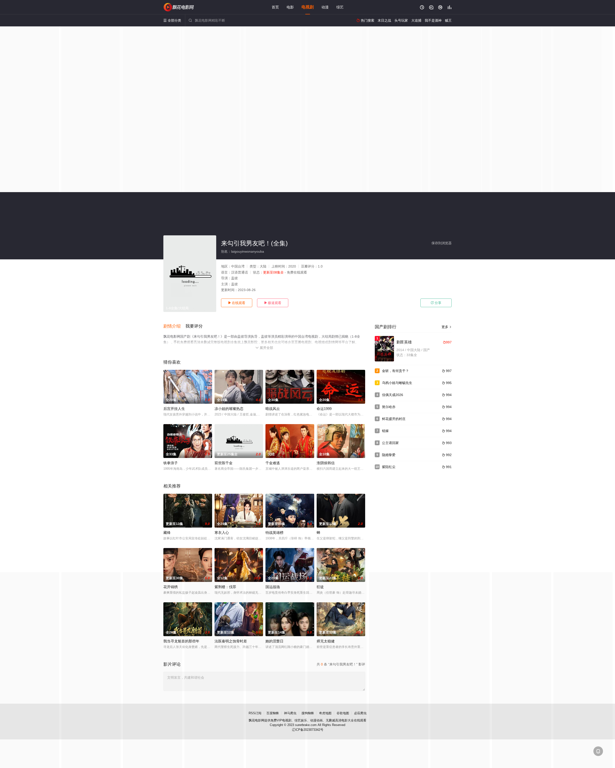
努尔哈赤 (388, 407)
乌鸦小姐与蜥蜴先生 (397, 383)
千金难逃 (272, 463)
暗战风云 (272, 409)
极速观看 (272, 303)
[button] (174, 326)
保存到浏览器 (441, 243)
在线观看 (236, 303)
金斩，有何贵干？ (395, 371)
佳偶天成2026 (392, 395)
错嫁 (385, 431)
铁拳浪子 (170, 463)
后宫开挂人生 (174, 409)
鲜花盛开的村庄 (394, 419)
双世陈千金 (224, 463)
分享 (436, 303)
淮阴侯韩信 (326, 463)
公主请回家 (390, 443)
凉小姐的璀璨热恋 (229, 409)
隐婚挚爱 (388, 455)
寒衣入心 (222, 532)
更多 (447, 327)
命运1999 (324, 409)
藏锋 (167, 532)
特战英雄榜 (274, 532)
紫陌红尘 (388, 467)
